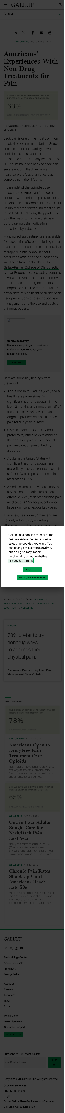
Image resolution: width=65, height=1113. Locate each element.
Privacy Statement (20, 561)
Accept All (32, 569)
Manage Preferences (32, 577)
